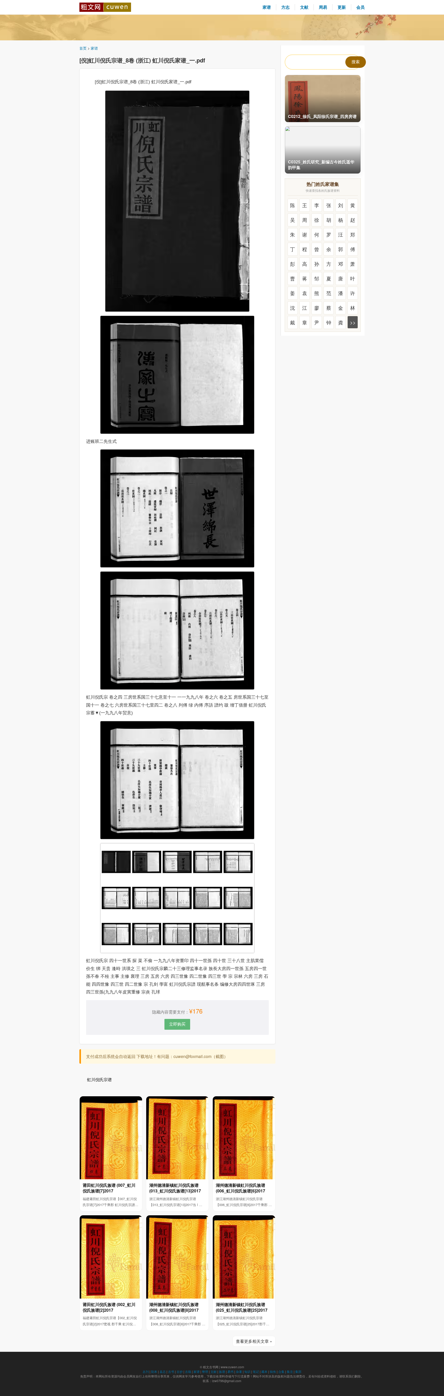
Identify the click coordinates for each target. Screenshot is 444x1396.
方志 (285, 7)
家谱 (267, 7)
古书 (171, 1371)
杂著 (239, 1371)
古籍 (188, 1371)
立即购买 (177, 1024)
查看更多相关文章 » (254, 1341)
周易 (323, 7)
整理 (205, 1371)
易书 (230, 1371)
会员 (360, 7)
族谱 (222, 1371)
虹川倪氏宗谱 (99, 1079)
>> (353, 322)
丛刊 (146, 1371)
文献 (304, 7)
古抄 (180, 1371)
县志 (163, 1371)
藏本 (264, 1371)
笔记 (256, 1371)
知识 (247, 1371)
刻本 (154, 1371)
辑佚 (273, 1371)
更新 (342, 7)
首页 (83, 48)
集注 (290, 1371)
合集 (281, 1371)
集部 (298, 1371)
